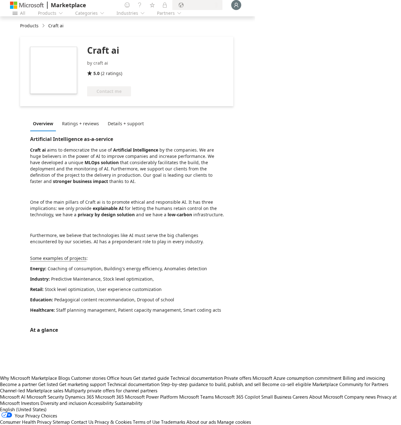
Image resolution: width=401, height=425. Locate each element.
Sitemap (61, 422)
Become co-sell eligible (286, 384)
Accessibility (100, 403)
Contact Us (82, 422)
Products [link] (29, 26)
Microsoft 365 (109, 397)
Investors (30, 403)
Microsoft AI (12, 397)
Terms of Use (146, 422)
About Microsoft (326, 397)
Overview (43, 123)
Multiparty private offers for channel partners (111, 390)
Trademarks (173, 422)
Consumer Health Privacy (25, 422)
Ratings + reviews (80, 123)
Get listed (48, 384)
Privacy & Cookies (113, 422)
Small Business (276, 397)
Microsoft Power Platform (151, 397)
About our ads (201, 422)
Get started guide (151, 378)
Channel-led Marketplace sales (31, 390)
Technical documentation (196, 378)
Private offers (237, 378)
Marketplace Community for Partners (350, 384)
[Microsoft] (27, 5)
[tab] (44, 123)
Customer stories (88, 378)
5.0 (96, 73)
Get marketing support (82, 384)
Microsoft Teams (196, 397)
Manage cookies (234, 422)
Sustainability (128, 403)
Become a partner (18, 384)
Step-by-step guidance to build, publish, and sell (211, 384)
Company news (360, 397)
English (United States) (23, 409)
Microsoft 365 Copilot (237, 397)
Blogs (64, 378)
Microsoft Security (45, 397)
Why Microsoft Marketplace (28, 378)
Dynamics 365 (79, 397)
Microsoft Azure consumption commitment (298, 378)
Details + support (126, 123)
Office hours (119, 378)
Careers (300, 397)
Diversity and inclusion (63, 403)
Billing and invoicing (364, 378)
